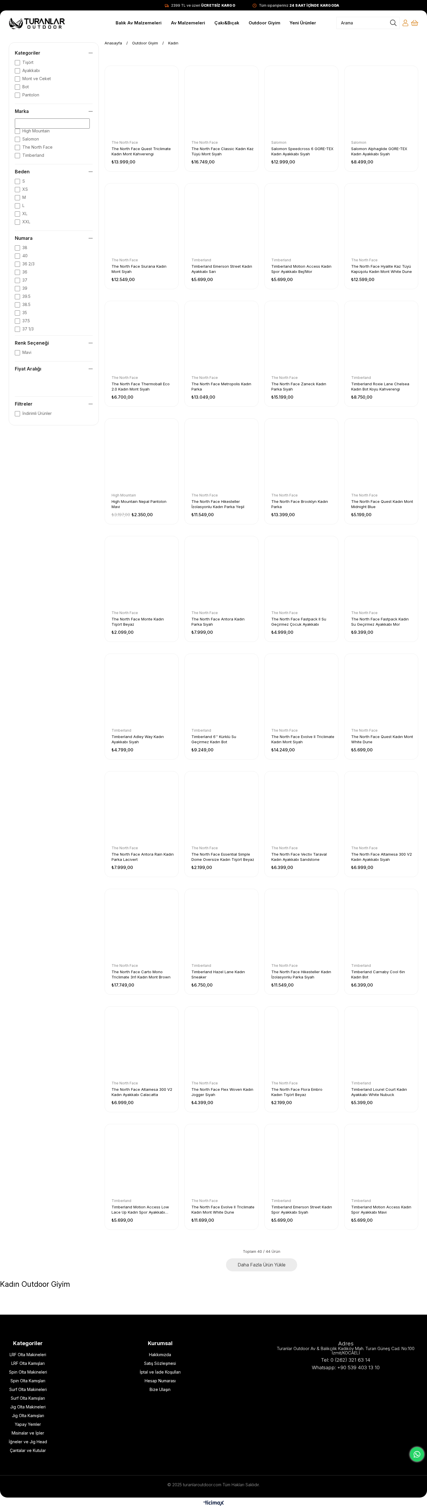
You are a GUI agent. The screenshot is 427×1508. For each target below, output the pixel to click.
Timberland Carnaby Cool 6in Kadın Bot (378, 974)
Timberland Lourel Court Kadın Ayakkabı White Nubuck (379, 1092)
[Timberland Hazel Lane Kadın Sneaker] (221, 926)
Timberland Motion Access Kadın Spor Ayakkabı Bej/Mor (301, 269)
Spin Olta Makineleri (28, 1372)
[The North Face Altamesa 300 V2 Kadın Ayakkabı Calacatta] (141, 1043)
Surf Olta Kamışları (28, 1398)
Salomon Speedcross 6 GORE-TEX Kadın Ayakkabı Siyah (302, 151)
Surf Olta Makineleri (28, 1389)
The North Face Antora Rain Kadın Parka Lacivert (143, 857)
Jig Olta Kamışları (28, 1415)
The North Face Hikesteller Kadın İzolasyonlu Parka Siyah (301, 974)
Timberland (33, 155)
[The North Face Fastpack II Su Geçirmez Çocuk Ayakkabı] (301, 573)
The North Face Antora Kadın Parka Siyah (218, 622)
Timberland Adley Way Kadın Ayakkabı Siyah (138, 739)
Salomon (30, 138)
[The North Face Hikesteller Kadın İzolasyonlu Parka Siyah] (301, 926)
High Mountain (36, 130)
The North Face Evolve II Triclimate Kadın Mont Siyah (302, 739)
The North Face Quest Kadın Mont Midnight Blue (382, 504)
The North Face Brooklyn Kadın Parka (299, 504)
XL (24, 213)
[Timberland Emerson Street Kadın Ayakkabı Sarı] (221, 220)
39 (24, 288)
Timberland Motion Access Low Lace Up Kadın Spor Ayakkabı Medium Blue (140, 1210)
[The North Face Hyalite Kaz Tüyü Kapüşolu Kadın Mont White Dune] (381, 220)
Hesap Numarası (160, 1380)
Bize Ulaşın (160, 1389)
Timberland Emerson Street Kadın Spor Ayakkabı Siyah (301, 1209)
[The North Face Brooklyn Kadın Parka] (301, 455)
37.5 (26, 320)
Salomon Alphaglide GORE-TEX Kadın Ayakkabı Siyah (379, 151)
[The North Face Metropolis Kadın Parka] (221, 338)
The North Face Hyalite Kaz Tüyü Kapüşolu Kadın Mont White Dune (381, 269)
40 (25, 255)
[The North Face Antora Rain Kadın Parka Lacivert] (141, 808)
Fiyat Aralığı (28, 369)
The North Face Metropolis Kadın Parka (221, 386)
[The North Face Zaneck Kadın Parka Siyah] (301, 338)
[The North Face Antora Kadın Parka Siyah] (221, 573)
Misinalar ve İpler (28, 1432)
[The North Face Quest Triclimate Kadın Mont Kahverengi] (141, 102)
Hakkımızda (160, 1354)
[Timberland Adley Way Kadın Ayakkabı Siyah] (141, 690)
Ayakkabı (31, 70)
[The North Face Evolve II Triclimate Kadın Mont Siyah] (301, 690)
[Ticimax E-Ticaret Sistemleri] (213, 1503)
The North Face (37, 147)
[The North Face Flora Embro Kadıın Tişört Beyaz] (301, 1043)
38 (24, 247)
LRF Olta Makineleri (28, 1354)
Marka (22, 111)
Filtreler (24, 404)
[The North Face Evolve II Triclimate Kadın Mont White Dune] (221, 1161)
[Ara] (393, 23)
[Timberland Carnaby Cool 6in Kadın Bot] (381, 926)
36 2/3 (28, 263)
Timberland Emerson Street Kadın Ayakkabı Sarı (221, 269)
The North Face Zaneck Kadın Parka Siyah (298, 386)
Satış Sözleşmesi (160, 1363)
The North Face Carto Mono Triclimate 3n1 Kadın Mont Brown (141, 974)
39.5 (26, 296)
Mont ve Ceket (36, 78)
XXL (26, 221)
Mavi (26, 352)
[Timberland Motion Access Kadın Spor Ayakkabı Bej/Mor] (301, 220)
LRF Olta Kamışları (28, 1363)
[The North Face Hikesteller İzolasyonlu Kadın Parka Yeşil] (221, 455)
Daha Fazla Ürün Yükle (262, 1265)
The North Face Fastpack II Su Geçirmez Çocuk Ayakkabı (298, 622)
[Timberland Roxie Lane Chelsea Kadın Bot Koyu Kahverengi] (381, 338)
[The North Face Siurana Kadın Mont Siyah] (141, 220)
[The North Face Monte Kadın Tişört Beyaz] (141, 573)
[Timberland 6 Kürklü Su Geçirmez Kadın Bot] (221, 690)
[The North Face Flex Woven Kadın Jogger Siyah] (221, 1043)
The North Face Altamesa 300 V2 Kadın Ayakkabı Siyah (381, 857)
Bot (25, 86)
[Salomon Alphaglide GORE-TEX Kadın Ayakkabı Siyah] (381, 102)
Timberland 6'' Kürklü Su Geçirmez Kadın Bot (213, 739)
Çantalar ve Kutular (28, 1450)
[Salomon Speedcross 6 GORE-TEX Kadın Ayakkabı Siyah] (301, 102)
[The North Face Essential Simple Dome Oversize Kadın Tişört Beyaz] (221, 808)
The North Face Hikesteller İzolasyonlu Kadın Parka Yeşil (217, 504)
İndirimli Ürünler (37, 413)
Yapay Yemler (28, 1424)
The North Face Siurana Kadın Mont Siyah (139, 269)
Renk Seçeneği (32, 343)
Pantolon (30, 94)
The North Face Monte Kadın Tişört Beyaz (138, 622)
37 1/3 (28, 328)
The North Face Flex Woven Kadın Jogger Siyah (222, 1092)
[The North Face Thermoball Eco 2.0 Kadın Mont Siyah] (141, 338)
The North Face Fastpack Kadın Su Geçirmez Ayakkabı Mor (380, 622)
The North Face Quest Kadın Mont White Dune (382, 739)
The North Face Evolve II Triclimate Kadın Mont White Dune (222, 1209)
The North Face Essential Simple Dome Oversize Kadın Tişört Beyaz (222, 857)
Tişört (27, 62)
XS (25, 189)
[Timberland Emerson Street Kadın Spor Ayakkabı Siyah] (301, 1161)
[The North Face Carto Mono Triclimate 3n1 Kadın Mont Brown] (141, 926)
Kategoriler (27, 53)
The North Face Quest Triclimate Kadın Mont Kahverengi (141, 151)
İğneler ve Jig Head (28, 1441)
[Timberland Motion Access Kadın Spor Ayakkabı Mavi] (381, 1161)
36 (24, 271)
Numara (24, 238)
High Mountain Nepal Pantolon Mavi (139, 504)
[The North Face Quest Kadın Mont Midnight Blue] (381, 455)
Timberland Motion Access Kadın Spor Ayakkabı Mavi (381, 1209)
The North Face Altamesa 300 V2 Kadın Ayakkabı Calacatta (142, 1092)
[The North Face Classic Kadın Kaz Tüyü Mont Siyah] (221, 102)
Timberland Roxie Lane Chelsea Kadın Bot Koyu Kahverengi (380, 386)
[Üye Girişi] (405, 23)
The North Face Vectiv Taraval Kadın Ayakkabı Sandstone (299, 857)
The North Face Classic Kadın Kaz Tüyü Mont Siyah (222, 151)
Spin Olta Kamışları (27, 1380)
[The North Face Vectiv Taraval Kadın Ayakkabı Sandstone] (301, 808)
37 (24, 280)
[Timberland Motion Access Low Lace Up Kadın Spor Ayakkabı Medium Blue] (141, 1161)
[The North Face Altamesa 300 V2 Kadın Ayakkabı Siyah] (381, 808)
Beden (22, 171)
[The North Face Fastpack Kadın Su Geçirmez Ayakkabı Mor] (381, 573)
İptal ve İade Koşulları (160, 1372)
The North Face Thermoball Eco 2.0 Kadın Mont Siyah (141, 386)
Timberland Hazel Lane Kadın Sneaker (218, 974)
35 (24, 312)
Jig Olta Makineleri (28, 1406)
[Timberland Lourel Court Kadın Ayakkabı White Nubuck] (381, 1043)
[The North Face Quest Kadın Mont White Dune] (381, 690)
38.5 (26, 304)
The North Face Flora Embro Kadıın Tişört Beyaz (296, 1092)
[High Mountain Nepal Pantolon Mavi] (141, 455)
